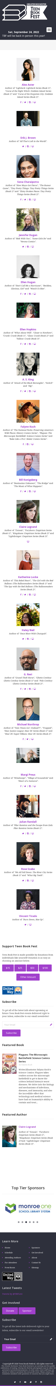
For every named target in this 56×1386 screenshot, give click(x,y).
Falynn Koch (28, 426)
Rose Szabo (28, 869)
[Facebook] (20, 102)
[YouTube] (25, 1382)
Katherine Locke (28, 577)
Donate (10, 1310)
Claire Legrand (28, 526)
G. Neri (28, 674)
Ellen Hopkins (28, 329)
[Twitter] (25, 102)
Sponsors (36, 1248)
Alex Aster (28, 84)
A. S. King (28, 379)
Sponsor (27, 1310)
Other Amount (28, 977)
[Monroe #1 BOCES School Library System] (28, 1208)
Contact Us (36, 1263)
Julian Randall (28, 821)
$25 (20, 967)
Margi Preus (28, 774)
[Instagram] (30, 102)
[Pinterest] (35, 1382)
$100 (45, 967)
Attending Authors (13, 1258)
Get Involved (37, 1253)
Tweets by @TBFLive (12, 1294)
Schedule (9, 1253)
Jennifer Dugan (28, 235)
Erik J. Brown (28, 137)
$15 (8, 967)
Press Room (10, 1268)
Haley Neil (28, 630)
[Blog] (30, 1382)
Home (7, 1248)
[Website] (35, 102)
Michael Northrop (28, 724)
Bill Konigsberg (28, 479)
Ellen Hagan (28, 282)
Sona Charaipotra (28, 182)
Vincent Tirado (28, 916)
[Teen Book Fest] (24, 11)
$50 (32, 967)
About (34, 1258)
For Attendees (11, 1263)
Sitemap (35, 1268)
